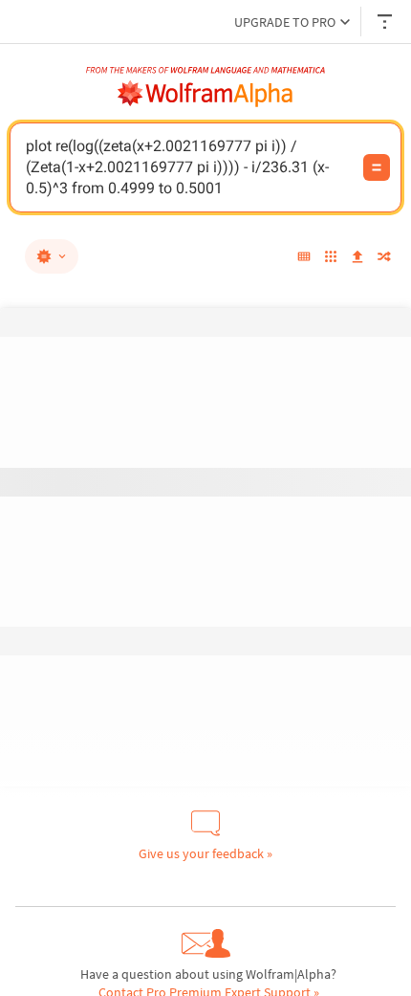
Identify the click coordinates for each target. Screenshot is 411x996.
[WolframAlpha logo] (205, 93)
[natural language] (51, 256)
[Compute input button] (376, 167)
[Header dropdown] (386, 21)
